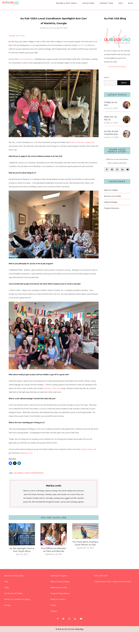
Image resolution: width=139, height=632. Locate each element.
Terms (53, 605)
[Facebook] (106, 169)
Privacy (7, 605)
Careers (53, 611)
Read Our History (58, 599)
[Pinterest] (112, 169)
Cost (120, 3)
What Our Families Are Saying (17, 599)
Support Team (106, 3)
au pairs (19, 472)
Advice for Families (111, 190)
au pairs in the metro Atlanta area (82, 142)
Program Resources (111, 208)
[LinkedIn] (122, 169)
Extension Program (58, 576)
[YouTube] (127, 169)
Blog (130, 3)
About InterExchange (60, 582)
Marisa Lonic (48, 28)
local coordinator (34, 472)
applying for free (26, 453)
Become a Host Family (66, 3)
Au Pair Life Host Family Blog (72, 629)
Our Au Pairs (88, 3)
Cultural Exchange (110, 202)
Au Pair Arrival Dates (13, 593)
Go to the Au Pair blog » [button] (117, 66)
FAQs (6, 588)
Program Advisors (87, 449)
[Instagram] (117, 169)
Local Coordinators (26, 59)
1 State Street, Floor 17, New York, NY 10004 (112, 582)
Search (106, 77)
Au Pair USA (82, 45)
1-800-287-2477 (101, 576)
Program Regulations (59, 593)
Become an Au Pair (58, 588)
